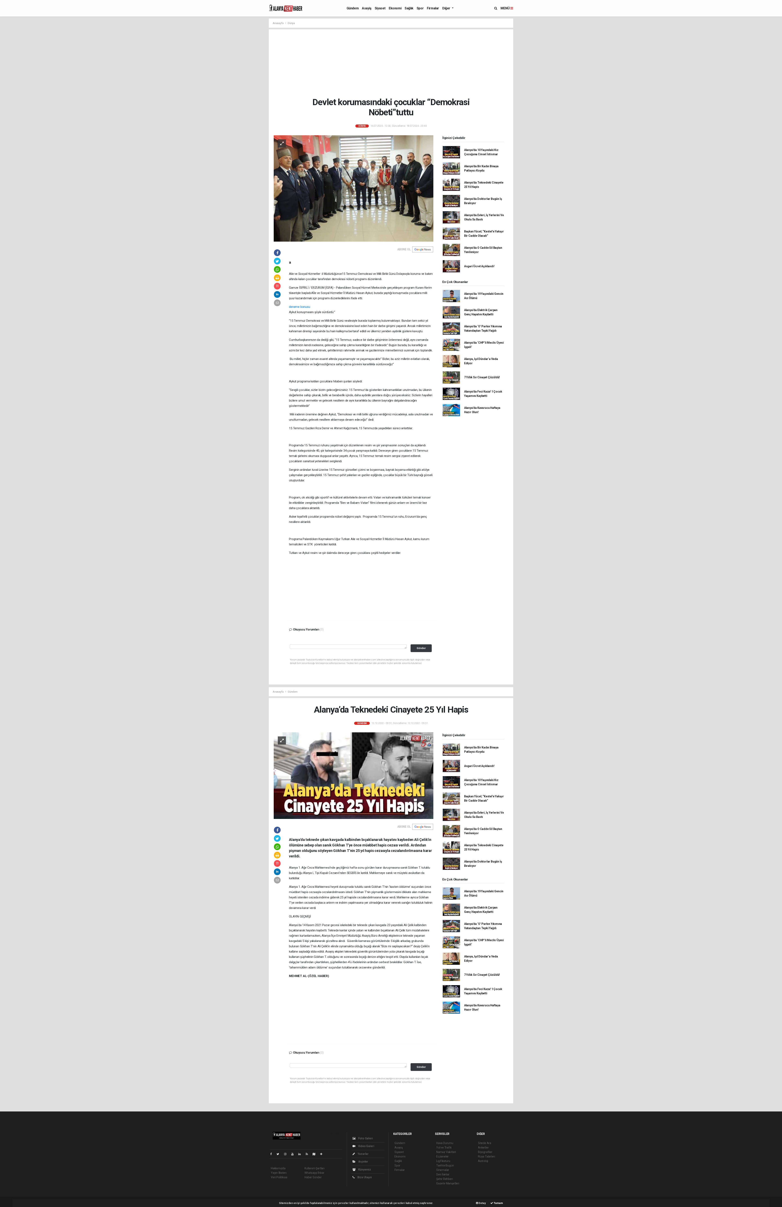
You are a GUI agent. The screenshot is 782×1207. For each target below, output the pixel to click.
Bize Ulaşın (364, 1177)
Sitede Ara (484, 1143)
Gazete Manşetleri (447, 1183)
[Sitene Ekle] (323, 1154)
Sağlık (409, 8)
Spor (420, 8)
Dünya (291, 23)
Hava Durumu (444, 1143)
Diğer (446, 8)
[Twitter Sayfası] (279, 1154)
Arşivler (363, 1161)
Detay (482, 1203)
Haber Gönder (313, 1177)
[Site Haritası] (316, 1154)
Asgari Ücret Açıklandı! (479, 266)
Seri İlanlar (442, 1174)
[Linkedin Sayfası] (301, 1154)
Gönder (421, 648)
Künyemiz (364, 1169)
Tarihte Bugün (445, 1165)
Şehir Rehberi (444, 1179)
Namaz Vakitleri (446, 1152)
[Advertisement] (394, 63)
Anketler (483, 1147)
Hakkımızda (278, 1168)
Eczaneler (442, 1156)
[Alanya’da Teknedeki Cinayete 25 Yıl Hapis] (353, 775)
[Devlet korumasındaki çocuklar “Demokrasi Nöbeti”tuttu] (353, 188)
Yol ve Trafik (444, 1147)
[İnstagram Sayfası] (287, 1154)
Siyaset (380, 8)
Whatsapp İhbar (314, 1172)
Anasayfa (278, 23)
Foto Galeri (365, 1138)
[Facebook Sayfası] (272, 1154)
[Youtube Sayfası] (294, 1154)
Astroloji (483, 1161)
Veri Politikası (279, 1177)
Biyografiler (485, 1152)
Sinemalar (442, 1170)
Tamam (498, 1203)
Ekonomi (395, 8)
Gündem (353, 8)
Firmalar (433, 8)
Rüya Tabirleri (486, 1156)
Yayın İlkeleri (278, 1172)
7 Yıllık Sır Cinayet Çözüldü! (482, 377)
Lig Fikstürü (443, 1161)
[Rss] (308, 1154)
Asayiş (366, 8)
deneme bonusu (299, 307)
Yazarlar (363, 1153)
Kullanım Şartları (314, 1168)
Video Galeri (365, 1146)
